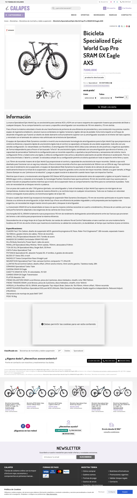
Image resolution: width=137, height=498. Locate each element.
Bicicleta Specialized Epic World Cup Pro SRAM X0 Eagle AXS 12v (100, 404)
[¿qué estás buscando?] (66, 8)
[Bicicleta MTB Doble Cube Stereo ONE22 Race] (36, 391)
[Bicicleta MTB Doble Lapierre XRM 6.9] (58, 391)
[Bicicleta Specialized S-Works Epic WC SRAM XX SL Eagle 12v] (122, 391)
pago (99, 73)
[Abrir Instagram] (111, 2)
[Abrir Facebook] (114, 2)
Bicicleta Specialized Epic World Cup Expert (78, 403)
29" (122, 371)
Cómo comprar (89, 471)
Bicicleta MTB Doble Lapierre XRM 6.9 (55, 403)
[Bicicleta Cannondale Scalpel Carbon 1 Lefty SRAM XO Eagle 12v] (14, 391)
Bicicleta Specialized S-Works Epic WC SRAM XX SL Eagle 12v (121, 404)
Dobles (129, 371)
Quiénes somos (89, 475)
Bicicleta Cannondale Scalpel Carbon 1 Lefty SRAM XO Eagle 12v (12, 404)
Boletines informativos (119, 471)
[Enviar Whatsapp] (117, 2)
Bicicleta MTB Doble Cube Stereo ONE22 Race (35, 403)
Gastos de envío (89, 482)
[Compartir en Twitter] (122, 26)
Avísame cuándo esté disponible (97, 86)
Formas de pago (90, 478)
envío (94, 73)
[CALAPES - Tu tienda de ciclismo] (18, 8)
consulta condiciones (111, 432)
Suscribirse (86, 457)
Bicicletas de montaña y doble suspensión (105, 371)
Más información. (51, 494)
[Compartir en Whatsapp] (124, 26)
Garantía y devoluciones (93, 485)
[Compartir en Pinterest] (127, 26)
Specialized (17, 373)
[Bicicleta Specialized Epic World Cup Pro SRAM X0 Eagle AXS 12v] (101, 391)
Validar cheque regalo (118, 478)
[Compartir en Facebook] (119, 26)
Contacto (114, 482)
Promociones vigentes (119, 475)
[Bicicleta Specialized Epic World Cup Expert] (79, 391)
